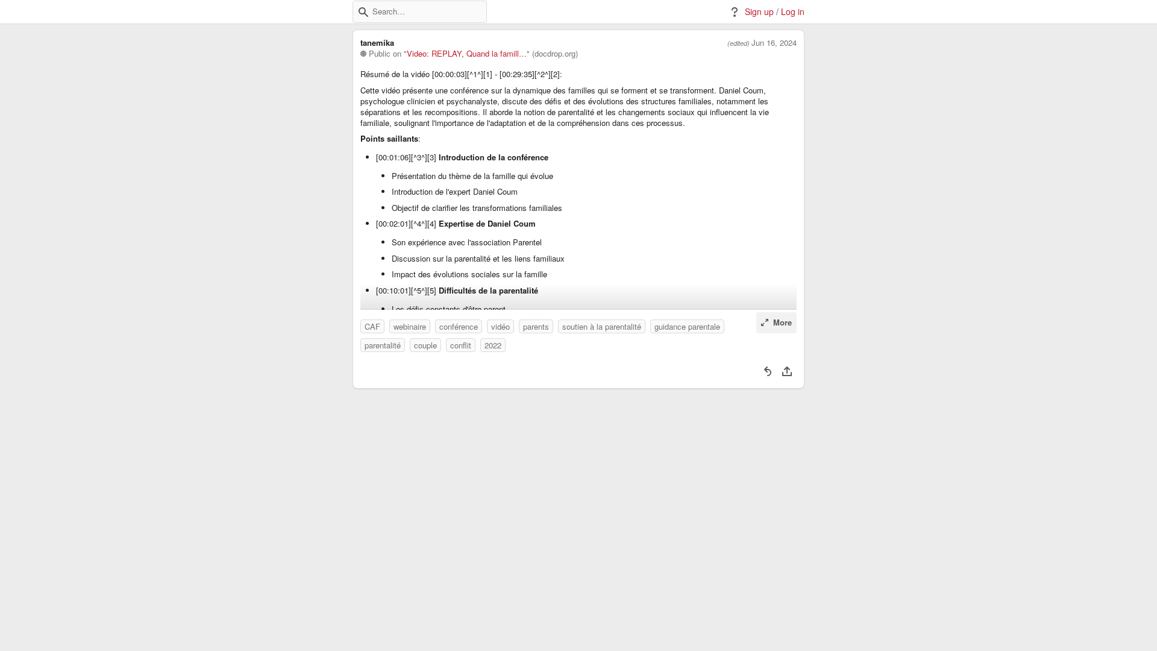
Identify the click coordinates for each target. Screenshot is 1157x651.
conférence (458, 326)
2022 (492, 345)
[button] (363, 12)
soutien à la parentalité (601, 326)
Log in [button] (792, 11)
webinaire (410, 326)
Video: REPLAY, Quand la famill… (467, 53)
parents (536, 326)
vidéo (500, 326)
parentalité (383, 345)
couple (425, 345)
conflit (460, 345)
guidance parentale (687, 326)
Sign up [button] (759, 11)
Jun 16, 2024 (774, 42)
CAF (372, 326)
